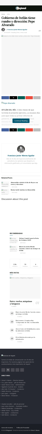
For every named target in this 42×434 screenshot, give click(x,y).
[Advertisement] (21, 2)
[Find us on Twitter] (8, 370)
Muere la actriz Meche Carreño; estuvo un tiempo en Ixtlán (29, 248)
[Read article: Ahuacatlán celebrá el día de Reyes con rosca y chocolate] (5, 184)
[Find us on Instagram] (13, 370)
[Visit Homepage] (21, 8)
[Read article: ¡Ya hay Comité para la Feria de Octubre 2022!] (14, 240)
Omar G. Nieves (35, 430)
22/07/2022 (23, 253)
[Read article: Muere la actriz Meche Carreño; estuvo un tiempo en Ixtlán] (14, 248)
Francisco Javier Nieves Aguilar (17, 29)
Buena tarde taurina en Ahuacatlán (23, 190)
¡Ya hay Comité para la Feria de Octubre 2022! (29, 239)
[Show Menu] (2, 8)
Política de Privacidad (23, 427)
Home (3, 14)
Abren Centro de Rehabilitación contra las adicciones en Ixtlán (28, 330)
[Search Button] (40, 8)
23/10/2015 (7, 32)
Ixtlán (8, 14)
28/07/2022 (23, 242)
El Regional (9, 430)
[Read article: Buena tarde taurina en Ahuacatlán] (5, 192)
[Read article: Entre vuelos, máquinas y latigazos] (25, 288)
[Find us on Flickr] (22, 370)
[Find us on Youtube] (17, 370)
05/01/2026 (14, 187)
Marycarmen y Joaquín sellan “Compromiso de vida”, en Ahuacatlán (27, 321)
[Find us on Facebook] (3, 370)
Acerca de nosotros (7, 427)
